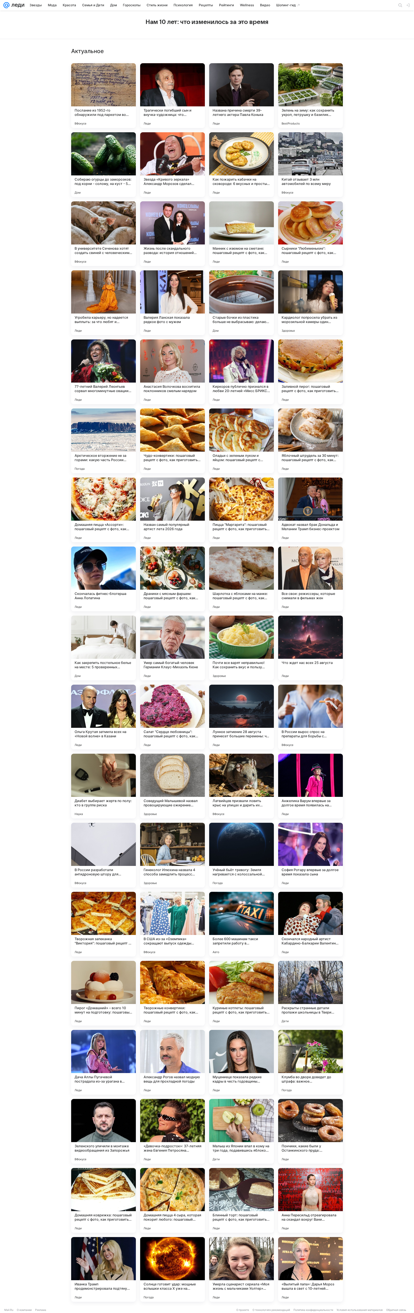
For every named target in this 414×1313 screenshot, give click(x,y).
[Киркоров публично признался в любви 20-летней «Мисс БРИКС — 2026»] (241, 371)
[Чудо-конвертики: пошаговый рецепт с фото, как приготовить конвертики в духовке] (172, 440)
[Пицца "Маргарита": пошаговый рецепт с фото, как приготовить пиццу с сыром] (241, 510)
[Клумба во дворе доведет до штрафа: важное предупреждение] (310, 1062)
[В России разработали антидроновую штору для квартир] (103, 855)
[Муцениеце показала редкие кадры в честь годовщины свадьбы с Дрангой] (241, 1062)
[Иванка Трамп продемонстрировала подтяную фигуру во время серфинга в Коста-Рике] (103, 1269)
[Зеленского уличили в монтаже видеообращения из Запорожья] (103, 1131)
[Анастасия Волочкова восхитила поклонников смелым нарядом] (172, 371)
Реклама (40, 1309)
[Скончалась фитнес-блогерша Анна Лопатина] (103, 579)
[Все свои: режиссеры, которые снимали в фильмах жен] (310, 579)
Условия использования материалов (360, 1309)
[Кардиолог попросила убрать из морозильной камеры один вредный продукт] (310, 302)
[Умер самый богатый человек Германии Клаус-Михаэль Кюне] (172, 648)
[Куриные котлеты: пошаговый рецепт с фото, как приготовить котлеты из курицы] (241, 993)
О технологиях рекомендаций (271, 1309)
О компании (24, 1309)
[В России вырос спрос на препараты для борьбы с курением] (310, 717)
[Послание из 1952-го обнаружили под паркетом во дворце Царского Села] (103, 95)
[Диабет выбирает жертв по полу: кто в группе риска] (103, 786)
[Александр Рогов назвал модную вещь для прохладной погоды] (172, 1062)
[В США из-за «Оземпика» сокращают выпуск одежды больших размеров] (172, 924)
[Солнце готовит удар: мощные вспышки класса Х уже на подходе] (172, 1269)
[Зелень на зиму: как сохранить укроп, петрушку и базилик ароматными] (310, 95)
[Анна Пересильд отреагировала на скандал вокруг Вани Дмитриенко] (310, 1200)
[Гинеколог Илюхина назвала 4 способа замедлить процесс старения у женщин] (172, 855)
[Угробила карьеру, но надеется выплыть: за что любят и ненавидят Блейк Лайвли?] (103, 302)
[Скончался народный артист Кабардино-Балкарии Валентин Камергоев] (310, 924)
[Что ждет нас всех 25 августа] (310, 648)
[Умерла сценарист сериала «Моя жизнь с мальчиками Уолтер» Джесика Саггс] (241, 1269)
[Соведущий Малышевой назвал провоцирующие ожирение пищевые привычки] (172, 786)
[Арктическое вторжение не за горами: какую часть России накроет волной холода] (103, 440)
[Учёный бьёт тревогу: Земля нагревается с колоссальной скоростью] (241, 855)
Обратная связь (396, 1309)
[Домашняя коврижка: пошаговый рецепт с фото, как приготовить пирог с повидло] (103, 1200)
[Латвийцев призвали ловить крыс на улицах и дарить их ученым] (241, 786)
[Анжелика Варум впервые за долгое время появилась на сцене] (310, 786)
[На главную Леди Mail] (16, 5)
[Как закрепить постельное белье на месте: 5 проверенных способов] (103, 648)
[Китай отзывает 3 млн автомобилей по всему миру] (310, 164)
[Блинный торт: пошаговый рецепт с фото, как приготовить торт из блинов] (241, 1200)
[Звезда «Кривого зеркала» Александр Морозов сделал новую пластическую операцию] (172, 164)
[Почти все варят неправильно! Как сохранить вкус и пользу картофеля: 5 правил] (241, 648)
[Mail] (6, 5)
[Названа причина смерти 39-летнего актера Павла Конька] (241, 95)
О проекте (242, 1309)
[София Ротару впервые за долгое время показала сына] (310, 855)
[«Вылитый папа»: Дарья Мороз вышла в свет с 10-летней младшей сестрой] (310, 1269)
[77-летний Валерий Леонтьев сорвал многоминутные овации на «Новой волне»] (103, 371)
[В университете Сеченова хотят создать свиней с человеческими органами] (103, 233)
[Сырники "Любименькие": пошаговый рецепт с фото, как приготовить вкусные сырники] (310, 233)
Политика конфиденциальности (313, 1309)
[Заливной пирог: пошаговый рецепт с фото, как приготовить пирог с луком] (310, 371)
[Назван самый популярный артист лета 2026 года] (172, 510)
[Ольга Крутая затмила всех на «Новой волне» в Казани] (103, 717)
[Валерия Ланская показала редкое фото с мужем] (172, 302)
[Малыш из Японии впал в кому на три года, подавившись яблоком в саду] (241, 1131)
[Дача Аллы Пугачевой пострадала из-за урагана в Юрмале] (103, 1062)
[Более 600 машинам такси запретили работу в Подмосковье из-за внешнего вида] (241, 924)
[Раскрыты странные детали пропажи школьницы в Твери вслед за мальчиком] (310, 993)
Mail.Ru (8, 1309)
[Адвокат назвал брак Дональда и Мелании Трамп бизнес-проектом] (310, 510)
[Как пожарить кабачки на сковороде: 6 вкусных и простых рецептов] (241, 164)
